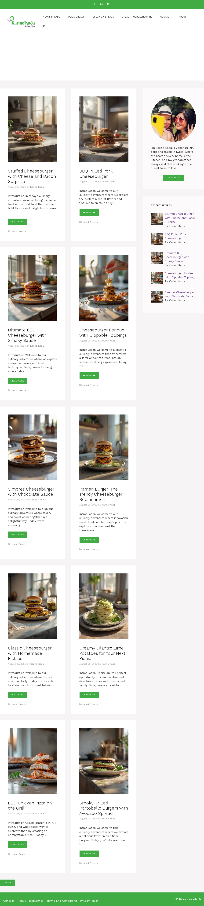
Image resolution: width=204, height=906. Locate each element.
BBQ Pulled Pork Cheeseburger (96, 174)
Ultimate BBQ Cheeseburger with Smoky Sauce (27, 335)
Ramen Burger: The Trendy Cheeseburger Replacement (100, 494)
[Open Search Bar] (44, 26)
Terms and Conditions (62, 900)
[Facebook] (94, 4)
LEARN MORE (173, 177)
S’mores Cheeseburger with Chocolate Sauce (31, 492)
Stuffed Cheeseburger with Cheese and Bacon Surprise (32, 176)
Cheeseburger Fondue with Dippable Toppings (103, 332)
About (182, 16)
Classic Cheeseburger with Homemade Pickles (30, 653)
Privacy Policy (89, 900)
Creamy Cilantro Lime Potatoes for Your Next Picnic (102, 653)
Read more (17, 221)
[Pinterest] (108, 4)
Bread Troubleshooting (137, 16)
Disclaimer (36, 900)
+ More (7, 882)
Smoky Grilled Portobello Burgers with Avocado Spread (103, 808)
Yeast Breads (51, 16)
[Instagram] (101, 4)
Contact (165, 16)
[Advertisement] (102, 58)
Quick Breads (76, 16)
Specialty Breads (103, 16)
